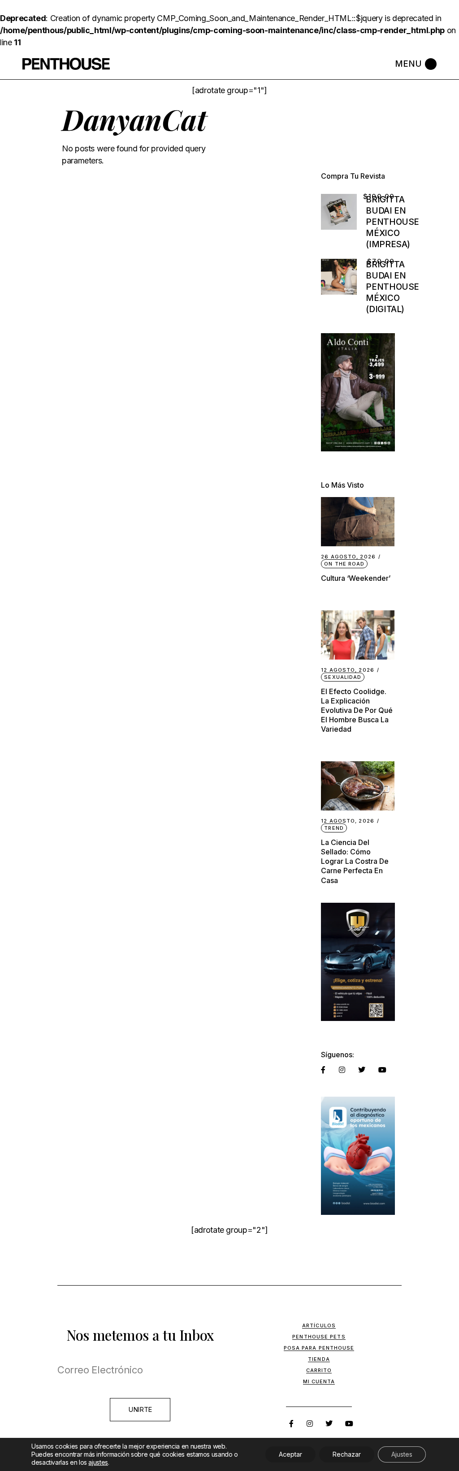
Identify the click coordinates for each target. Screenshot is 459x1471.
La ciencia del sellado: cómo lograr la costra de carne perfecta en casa (355, 861)
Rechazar (347, 1454)
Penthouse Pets (318, 1337)
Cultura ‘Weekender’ (355, 578)
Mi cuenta (319, 1381)
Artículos (319, 1325)
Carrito (319, 1370)
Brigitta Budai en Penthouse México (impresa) (392, 221)
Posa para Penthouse (319, 1348)
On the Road (344, 564)
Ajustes (401, 1454)
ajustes (98, 1462)
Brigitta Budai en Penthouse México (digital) (392, 286)
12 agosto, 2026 (347, 670)
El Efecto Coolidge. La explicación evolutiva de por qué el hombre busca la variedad (357, 710)
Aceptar (290, 1454)
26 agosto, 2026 (348, 556)
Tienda (319, 1359)
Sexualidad (342, 677)
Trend (334, 828)
